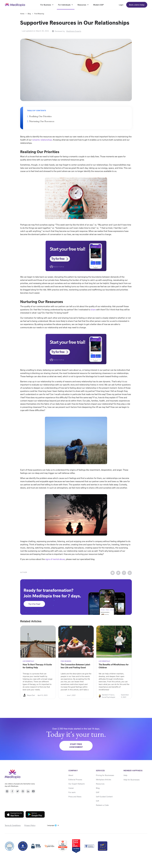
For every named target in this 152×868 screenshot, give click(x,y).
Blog (29, 14)
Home (22, 14)
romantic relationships (42, 139)
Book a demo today (136, 5)
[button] (53, 825)
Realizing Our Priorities (40, 116)
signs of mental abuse (55, 559)
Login (121, 5)
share (93, 309)
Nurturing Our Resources (42, 121)
